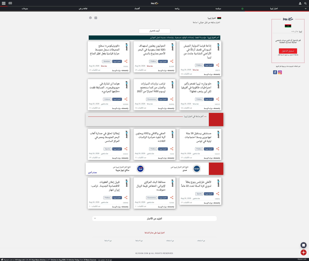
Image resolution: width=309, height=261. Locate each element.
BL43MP (171, 66)
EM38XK (125, 154)
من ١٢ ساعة (139, 240)
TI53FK (172, 154)
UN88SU (217, 199)
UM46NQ (125, 203)
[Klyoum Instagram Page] (279, 74)
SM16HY (217, 154)
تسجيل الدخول (288, 51)
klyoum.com (302, 259)
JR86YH (217, 70)
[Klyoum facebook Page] (275, 74)
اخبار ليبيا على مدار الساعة (155, 233)
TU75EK (171, 203)
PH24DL (125, 66)
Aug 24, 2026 (189, 70)
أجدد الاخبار (154, 31)
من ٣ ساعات (201, 240)
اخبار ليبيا (208, 65)
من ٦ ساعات (170, 240)
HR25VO (217, 104)
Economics (151, 99)
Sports (107, 149)
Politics (199, 65)
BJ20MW (125, 104)
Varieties (106, 61)
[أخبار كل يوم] (154, 4)
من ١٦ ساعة (108, 240)
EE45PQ (171, 104)
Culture (107, 99)
